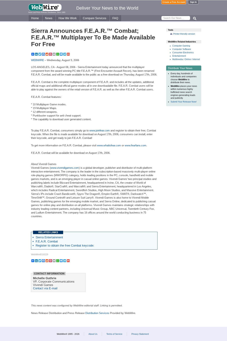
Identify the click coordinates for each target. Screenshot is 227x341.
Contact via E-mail (45, 288)
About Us (92, 334)
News (48, 18)
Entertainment (179, 56)
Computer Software (181, 49)
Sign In (193, 2)
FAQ (115, 18)
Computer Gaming (181, 46)
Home (35, 18)
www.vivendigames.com (65, 167)
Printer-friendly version (184, 34)
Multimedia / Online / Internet (186, 59)
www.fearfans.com (135, 145)
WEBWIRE (37, 60)
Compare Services (94, 18)
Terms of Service (114, 334)
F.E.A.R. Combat (47, 241)
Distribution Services (97, 313)
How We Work (68, 18)
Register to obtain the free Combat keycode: (65, 245)
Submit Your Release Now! (183, 102)
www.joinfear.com (99, 130)
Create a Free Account (173, 2)
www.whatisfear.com (109, 145)
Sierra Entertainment (49, 237)
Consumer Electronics (183, 52)
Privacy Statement (140, 334)
